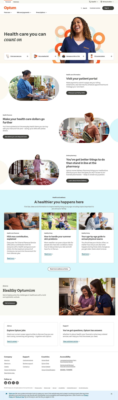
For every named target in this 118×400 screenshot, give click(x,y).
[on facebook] (9, 382)
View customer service (70, 341)
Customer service (95, 8)
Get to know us (10, 303)
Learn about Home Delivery (78, 180)
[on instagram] (17, 382)
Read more (10, 258)
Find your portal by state (77, 93)
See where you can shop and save (16, 137)
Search (85, 8)
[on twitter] (13, 382)
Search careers (12, 341)
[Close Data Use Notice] (111, 394)
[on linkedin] (5, 382)
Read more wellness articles (59, 269)
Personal (8, 2)
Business (16, 2)
